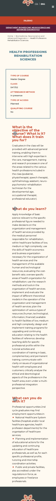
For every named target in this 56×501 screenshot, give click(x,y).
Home (10, 36)
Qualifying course (21, 108)
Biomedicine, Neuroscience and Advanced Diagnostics (26, 37)
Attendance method (22, 92)
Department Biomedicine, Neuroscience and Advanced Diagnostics (28, 29)
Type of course (19, 75)
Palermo (28, 20)
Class (13, 84)
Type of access (19, 100)
